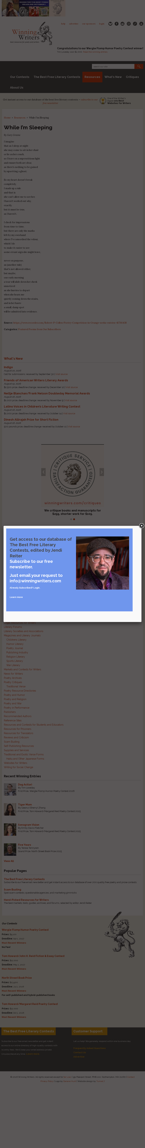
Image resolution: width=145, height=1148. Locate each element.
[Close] (141, 526)
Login (36, 588)
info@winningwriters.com (35, 580)
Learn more (16, 597)
